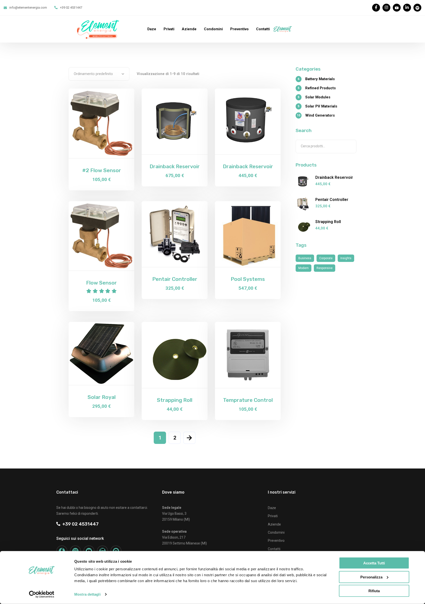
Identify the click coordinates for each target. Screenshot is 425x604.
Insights (345, 258)
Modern (303, 268)
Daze (151, 29)
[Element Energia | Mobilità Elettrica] (98, 29)
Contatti (263, 29)
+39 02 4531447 (79, 524)
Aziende (189, 29)
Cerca (350, 146)
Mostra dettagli (87, 594)
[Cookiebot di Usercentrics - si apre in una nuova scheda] (41, 594)
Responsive (325, 268)
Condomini (213, 29)
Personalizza (371, 577)
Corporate (326, 258)
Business (304, 258)
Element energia (291, 29)
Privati (169, 29)
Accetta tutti (374, 563)
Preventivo (239, 29)
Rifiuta (374, 591)
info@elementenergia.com (28, 7)
